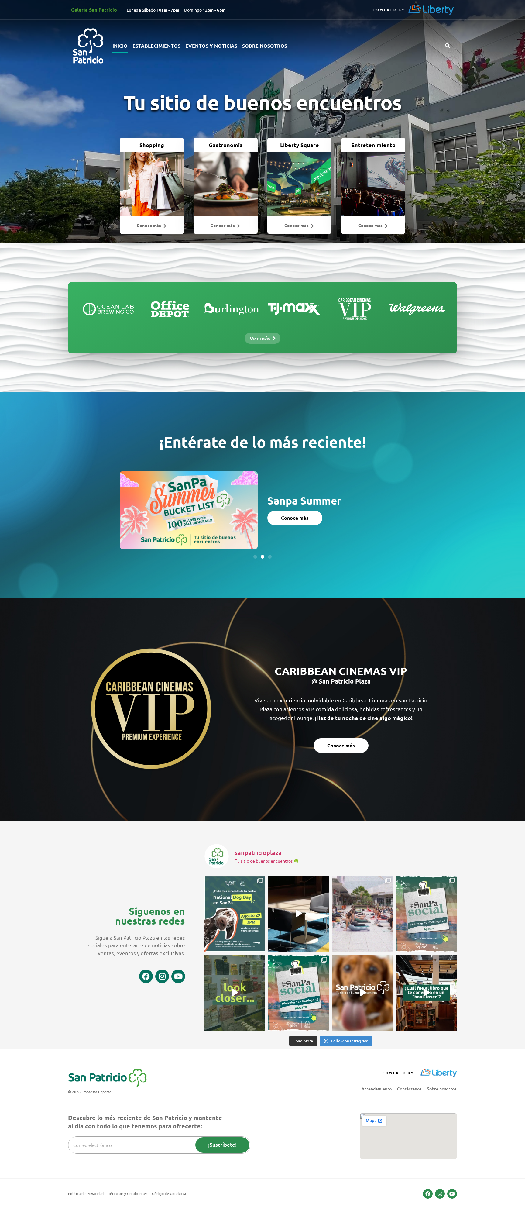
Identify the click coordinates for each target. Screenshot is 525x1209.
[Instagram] (162, 976)
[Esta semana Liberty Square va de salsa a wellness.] (298, 993)
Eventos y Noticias (211, 46)
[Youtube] (178, 976)
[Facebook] (146, 976)
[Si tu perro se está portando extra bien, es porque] (362, 993)
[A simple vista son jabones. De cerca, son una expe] (234, 993)
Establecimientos (156, 46)
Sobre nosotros (264, 46)
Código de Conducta (169, 1193)
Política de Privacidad (86, 1193)
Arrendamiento (377, 1089)
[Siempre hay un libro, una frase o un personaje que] (426, 993)
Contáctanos (409, 1089)
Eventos (281, 495)
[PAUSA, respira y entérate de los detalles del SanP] (362, 914)
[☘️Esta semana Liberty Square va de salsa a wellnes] (426, 914)
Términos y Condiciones (127, 1193)
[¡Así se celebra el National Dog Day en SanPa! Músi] (234, 914)
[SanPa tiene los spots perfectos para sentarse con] (298, 914)
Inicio (120, 46)
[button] (447, 45)
